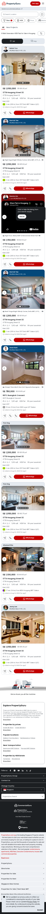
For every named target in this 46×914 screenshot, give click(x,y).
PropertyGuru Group (9, 776)
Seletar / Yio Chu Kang (11, 738)
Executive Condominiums (25, 851)
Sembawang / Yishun (27, 738)
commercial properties (9, 854)
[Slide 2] (18, 155)
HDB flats (13, 851)
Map (35, 41)
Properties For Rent (8, 879)
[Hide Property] (36, 56)
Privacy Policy (32, 902)
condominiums (35, 849)
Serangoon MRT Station (11, 748)
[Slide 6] (26, 155)
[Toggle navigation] (43, 3)
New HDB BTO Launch (21, 714)
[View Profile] (23, 49)
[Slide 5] (25, 82)
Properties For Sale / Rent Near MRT (15, 889)
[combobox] (21, 14)
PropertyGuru (6, 863)
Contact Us (5, 780)
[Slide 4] (23, 82)
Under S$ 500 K (20, 728)
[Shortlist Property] (41, 56)
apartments (5, 851)
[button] (3, 27)
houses (37, 851)
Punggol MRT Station (28, 748)
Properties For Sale (8, 874)
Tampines (6, 759)
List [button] (14, 41)
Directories (5, 868)
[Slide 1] (16, 155)
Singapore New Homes (10, 884)
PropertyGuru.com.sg (8, 835)
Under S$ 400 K (8, 728)
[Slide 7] (28, 155)
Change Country (7, 786)
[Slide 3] (20, 82)
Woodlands (16, 759)
